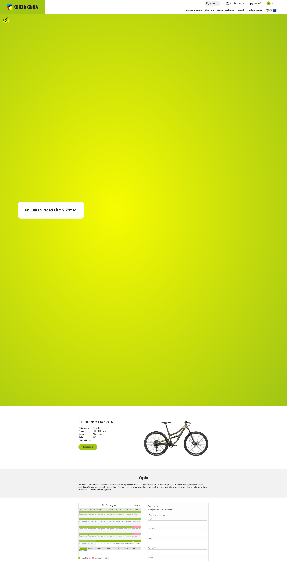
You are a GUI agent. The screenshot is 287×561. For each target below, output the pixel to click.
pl (269, 3)
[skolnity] (22, 7)
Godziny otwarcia (237, 3)
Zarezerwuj (88, 447)
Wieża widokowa (194, 10)
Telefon (151, 548)
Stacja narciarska (225, 10)
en (273, 3)
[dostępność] (6, 20)
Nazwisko (151, 528)
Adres (150, 557)
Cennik (241, 10)
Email (150, 538)
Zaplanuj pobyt (254, 10)
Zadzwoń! (257, 3)
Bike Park (209, 10)
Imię (150, 519)
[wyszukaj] (207, 3)
